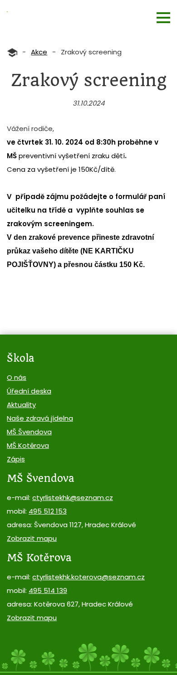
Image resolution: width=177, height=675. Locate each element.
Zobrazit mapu (32, 538)
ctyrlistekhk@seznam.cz (72, 497)
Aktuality (21, 404)
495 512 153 (48, 511)
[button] (163, 17)
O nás (16, 377)
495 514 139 (48, 590)
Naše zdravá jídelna (40, 418)
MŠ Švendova (29, 432)
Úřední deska (29, 391)
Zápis (16, 459)
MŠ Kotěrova (28, 445)
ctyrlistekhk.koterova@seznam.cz (88, 577)
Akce (39, 52)
